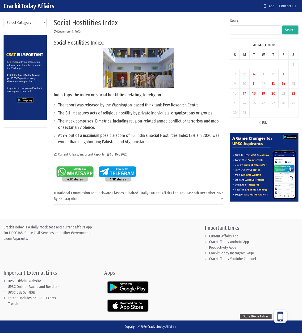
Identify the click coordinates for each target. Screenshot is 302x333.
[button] (280, 316)
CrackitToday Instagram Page (231, 253)
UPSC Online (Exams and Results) (33, 286)
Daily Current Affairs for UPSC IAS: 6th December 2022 (182, 193)
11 (254, 83)
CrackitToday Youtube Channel (232, 259)
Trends (13, 303)
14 (283, 83)
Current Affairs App (223, 236)
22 (293, 93)
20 (273, 93)
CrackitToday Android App (229, 242)
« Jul (263, 122)
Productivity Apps (222, 247)
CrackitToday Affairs (29, 6)
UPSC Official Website (24, 281)
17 (244, 93)
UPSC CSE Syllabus (22, 292)
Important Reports (92, 154)
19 (263, 93)
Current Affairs (68, 154)
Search (235, 20)
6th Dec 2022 (118, 154)
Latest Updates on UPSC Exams (32, 298)
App (270, 6)
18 (254, 93)
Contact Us (287, 6)
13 (273, 83)
